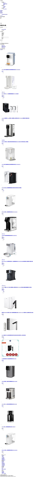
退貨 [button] (4, 14)
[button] (24, 4)
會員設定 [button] (6, 14)
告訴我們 (1, 49)
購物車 (1, 11)
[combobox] (24, 26)
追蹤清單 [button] (3, 14)
